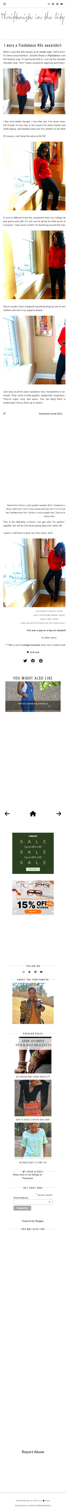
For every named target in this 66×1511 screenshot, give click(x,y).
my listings (33, 1174)
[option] (33, 697)
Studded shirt (16, 513)
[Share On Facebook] (32, 660)
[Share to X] (25, 660)
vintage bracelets (31, 645)
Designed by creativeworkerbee (33, 1505)
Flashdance (54, 55)
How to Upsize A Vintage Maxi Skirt (33, 1119)
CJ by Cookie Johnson (49, 615)
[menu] (4, 4)
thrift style (34, 652)
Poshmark (27, 1178)
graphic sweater (39, 505)
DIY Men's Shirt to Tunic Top (33, 1162)
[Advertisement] (33, 766)
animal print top (42, 509)
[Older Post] (59, 814)
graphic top (49, 513)
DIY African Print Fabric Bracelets (33, 1076)
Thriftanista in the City (29, 1501)
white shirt (17, 509)
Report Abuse (33, 1451)
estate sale (45, 52)
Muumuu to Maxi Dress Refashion (33, 703)
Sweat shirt (12, 505)
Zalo (49, 619)
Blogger (39, 1221)
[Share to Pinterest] (40, 660)
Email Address (32, 1197)
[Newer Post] (7, 814)
